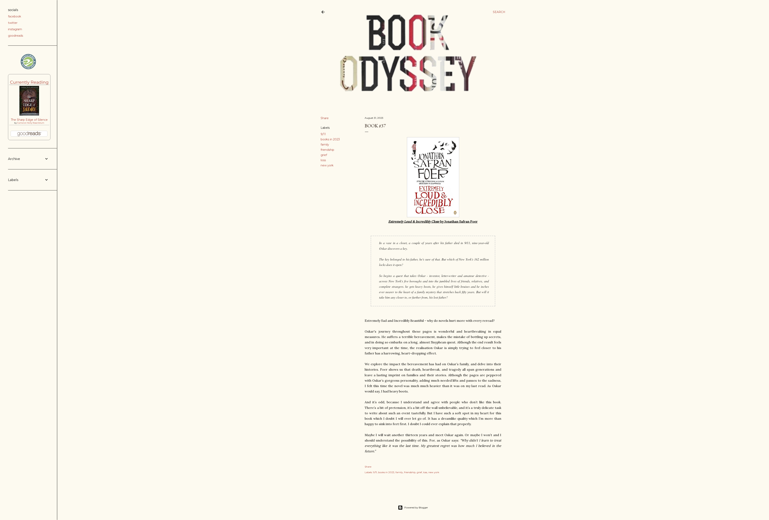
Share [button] (325, 118)
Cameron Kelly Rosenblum (30, 123)
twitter (12, 23)
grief (324, 155)
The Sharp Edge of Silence (29, 120)
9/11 (323, 134)
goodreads (15, 35)
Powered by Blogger (416, 507)
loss (323, 160)
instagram (15, 29)
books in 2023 (330, 139)
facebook (14, 16)
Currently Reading (29, 82)
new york (327, 165)
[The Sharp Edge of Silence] (29, 114)
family (325, 144)
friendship (327, 150)
